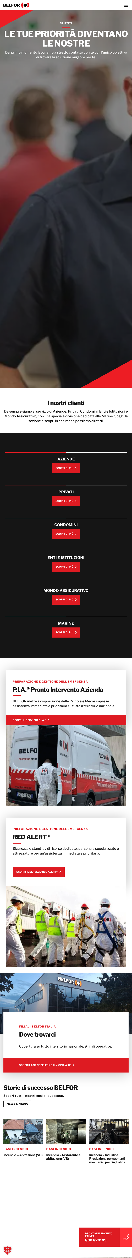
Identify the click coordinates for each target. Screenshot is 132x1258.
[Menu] (126, 5)
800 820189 (96, 1240)
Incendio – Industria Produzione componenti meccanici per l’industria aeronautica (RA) (107, 1158)
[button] (7, 1250)
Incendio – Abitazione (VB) (22, 1155)
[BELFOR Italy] (66, 5)
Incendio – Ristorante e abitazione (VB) (63, 1157)
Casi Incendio (15, 1149)
